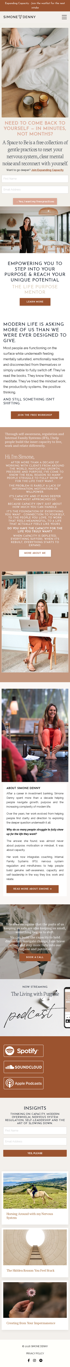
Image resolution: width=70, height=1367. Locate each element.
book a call (35, 957)
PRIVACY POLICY (35, 1353)
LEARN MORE (35, 302)
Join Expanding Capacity (47, 170)
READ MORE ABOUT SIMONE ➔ (32, 889)
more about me (35, 553)
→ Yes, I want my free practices (35, 201)
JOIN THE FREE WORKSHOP (35, 415)
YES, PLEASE (35, 1153)
